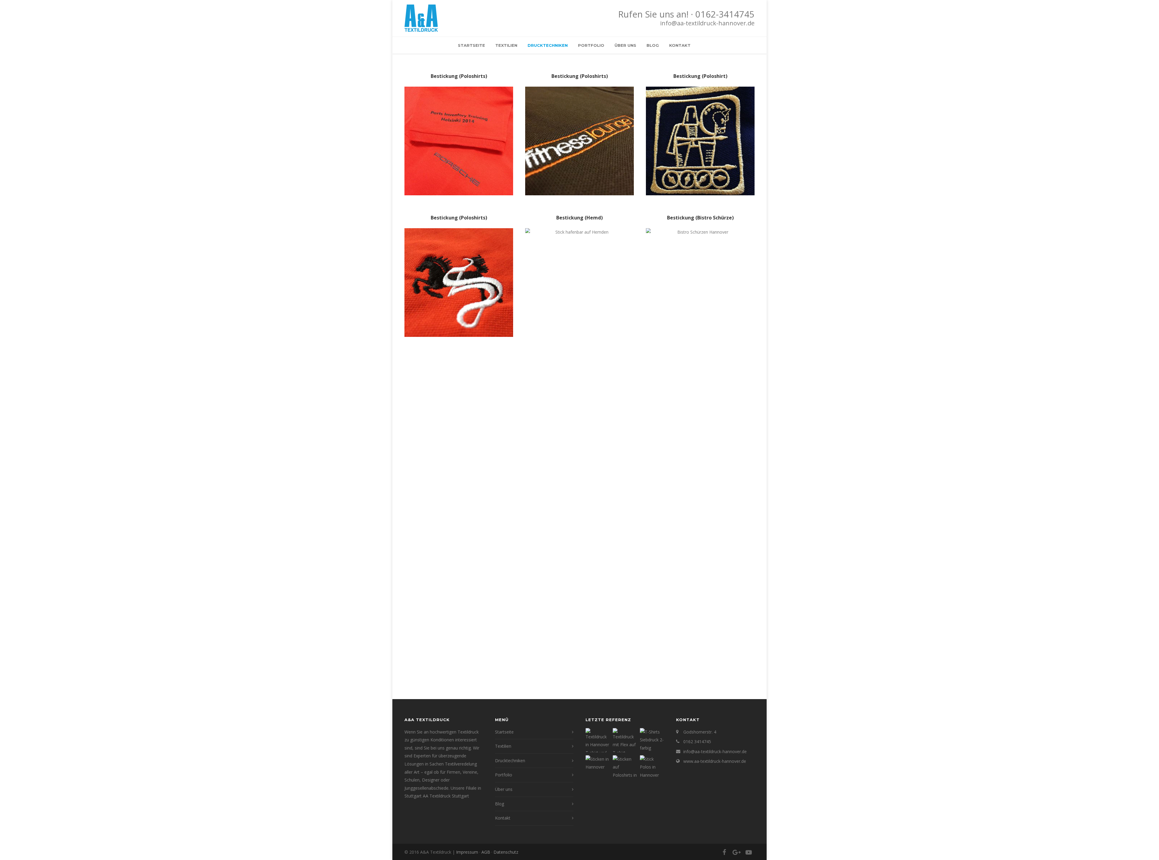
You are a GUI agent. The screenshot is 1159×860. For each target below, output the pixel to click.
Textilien (506, 45)
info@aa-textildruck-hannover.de (707, 23)
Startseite (471, 45)
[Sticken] (598, 767)
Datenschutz (505, 852)
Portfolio (591, 45)
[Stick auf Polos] (652, 767)
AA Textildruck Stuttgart (446, 796)
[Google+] (736, 852)
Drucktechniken (548, 45)
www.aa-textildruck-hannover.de (714, 761)
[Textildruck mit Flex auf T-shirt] (625, 740)
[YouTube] (748, 852)
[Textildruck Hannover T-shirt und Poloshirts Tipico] (598, 740)
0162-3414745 (725, 14)
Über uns (625, 45)
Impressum (467, 852)
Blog (653, 45)
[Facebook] (724, 852)
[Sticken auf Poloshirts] (625, 767)
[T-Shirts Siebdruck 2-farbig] (652, 740)
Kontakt (680, 45)
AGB (485, 852)
